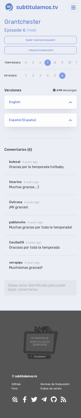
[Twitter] (34, 400)
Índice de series (51, 388)
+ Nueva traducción (40, 50)
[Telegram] (44, 400)
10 (69, 63)
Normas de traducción (55, 384)
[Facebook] (24, 400)
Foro (15, 388)
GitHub (16, 384)
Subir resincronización (40, 40)
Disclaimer (40, 356)
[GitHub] (54, 400)
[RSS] (63, 400)
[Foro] (15, 400)
